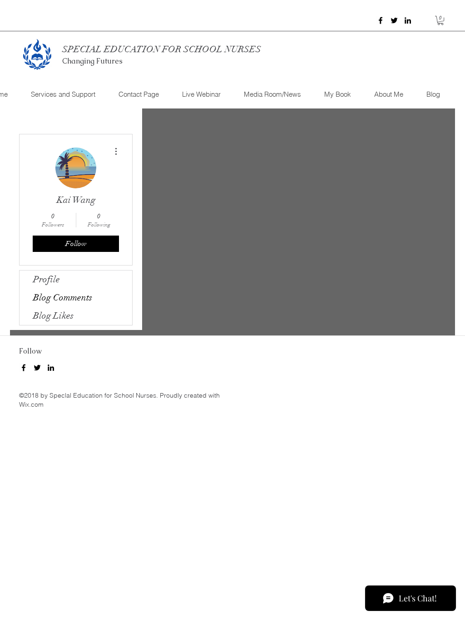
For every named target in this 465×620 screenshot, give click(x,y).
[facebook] (380, 20)
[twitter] (394, 20)
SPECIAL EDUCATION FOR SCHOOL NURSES (161, 49)
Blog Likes (53, 315)
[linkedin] (407, 20)
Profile (46, 279)
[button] (440, 20)
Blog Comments (62, 297)
